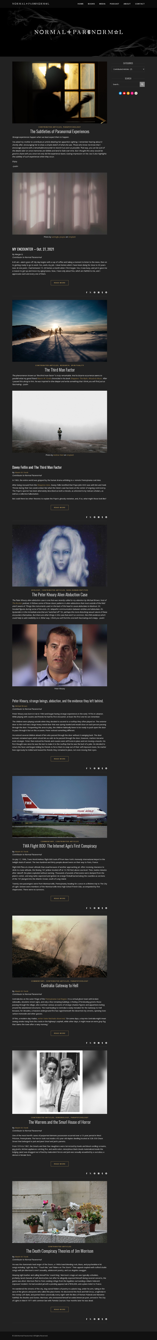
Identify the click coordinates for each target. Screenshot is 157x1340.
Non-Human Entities (77, 590)
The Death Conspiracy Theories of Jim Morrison (59, 1251)
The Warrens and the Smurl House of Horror (60, 1122)
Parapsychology (72, 127)
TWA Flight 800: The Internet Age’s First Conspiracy (60, 846)
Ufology (35, 590)
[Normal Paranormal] (30, 4)
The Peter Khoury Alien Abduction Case (59, 594)
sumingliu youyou (58, 237)
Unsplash (72, 237)
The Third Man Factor (60, 369)
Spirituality (77, 365)
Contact (140, 3)
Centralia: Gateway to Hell (59, 985)
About (127, 3)
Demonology (62, 1117)
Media (102, 3)
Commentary (47, 841)
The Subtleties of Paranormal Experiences (59, 131)
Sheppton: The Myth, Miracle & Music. (86, 378)
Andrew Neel (58, 455)
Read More (59, 283)
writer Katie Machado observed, (51, 1018)
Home (81, 3)
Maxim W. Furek (44, 378)
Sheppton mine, (44, 485)
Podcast (114, 3)
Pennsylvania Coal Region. (56, 999)
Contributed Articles (50, 127)
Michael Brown (21, 706)
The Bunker (17, 603)
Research (65, 365)
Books (91, 3)
